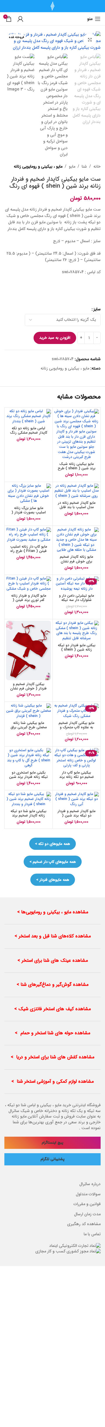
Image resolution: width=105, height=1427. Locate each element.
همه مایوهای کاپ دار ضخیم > (52, 862)
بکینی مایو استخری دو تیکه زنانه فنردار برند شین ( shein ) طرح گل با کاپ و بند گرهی (28, 779)
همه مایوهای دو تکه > (52, 844)
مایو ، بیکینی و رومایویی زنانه (38, 166)
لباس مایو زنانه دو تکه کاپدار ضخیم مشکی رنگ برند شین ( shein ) (28, 432)
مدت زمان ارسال (87, 1214)
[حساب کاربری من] (20, 19)
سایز (97, 309)
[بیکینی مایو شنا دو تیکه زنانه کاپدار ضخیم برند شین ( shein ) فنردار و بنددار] (28, 799)
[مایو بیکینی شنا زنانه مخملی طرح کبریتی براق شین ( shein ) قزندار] (28, 711)
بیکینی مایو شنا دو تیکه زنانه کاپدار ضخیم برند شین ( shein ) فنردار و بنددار (28, 817)
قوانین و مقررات (87, 1204)
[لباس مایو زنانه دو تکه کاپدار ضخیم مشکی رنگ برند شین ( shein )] (28, 416)
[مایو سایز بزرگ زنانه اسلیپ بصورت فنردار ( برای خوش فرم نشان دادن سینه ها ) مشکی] (28, 493)
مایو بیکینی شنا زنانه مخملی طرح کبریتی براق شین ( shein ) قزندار (28, 727)
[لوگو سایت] (52, 6)
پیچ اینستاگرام (52, 1143)
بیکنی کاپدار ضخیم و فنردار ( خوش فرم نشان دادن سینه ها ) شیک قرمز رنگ (28, 690)
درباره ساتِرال (90, 1184)
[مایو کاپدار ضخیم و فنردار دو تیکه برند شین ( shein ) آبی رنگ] (76, 799)
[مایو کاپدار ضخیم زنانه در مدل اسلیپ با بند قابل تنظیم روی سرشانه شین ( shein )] (76, 491)
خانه (97, 166)
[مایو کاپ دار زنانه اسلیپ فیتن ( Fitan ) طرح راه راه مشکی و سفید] (28, 535)
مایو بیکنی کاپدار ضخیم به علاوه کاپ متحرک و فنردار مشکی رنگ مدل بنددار (76, 729)
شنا (84, 166)
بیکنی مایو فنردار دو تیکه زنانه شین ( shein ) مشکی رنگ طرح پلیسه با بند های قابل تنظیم (76, 651)
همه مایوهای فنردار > (52, 880)
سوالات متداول (88, 1194)
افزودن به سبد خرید (54, 338)
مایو (72, 166)
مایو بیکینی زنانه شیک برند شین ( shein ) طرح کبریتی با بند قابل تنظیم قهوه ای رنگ (76, 470)
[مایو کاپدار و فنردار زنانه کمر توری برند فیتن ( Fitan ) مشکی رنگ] (28, 584)
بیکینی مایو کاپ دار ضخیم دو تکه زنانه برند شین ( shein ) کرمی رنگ (76, 779)
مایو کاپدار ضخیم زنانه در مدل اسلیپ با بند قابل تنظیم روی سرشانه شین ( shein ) (76, 509)
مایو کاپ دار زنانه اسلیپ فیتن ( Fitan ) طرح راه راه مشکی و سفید (28, 551)
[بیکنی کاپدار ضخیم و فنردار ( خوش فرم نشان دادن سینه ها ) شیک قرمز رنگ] (28, 650)
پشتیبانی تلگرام (52, 1159)
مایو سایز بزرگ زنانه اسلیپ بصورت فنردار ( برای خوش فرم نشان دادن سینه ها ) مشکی (28, 514)
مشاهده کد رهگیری (84, 1224)
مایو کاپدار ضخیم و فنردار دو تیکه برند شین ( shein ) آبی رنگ (76, 815)
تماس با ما (92, 1234)
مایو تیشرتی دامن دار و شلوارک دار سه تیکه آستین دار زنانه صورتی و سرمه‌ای (76, 602)
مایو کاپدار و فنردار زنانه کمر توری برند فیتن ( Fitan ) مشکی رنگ (28, 600)
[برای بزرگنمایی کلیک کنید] (89, 39)
